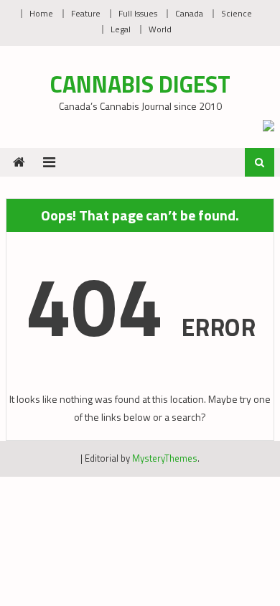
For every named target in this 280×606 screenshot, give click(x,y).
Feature (86, 13)
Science (236, 13)
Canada (189, 13)
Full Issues (137, 13)
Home (41, 13)
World (160, 29)
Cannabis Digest (140, 84)
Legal (121, 29)
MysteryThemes (164, 458)
